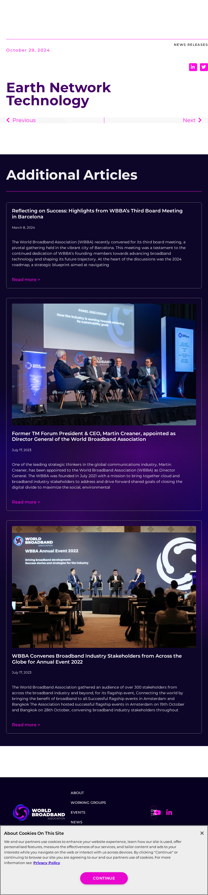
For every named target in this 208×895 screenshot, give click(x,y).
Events (78, 812)
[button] (193, 67)
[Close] (202, 833)
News (76, 822)
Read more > (26, 279)
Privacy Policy (46, 863)
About (77, 793)
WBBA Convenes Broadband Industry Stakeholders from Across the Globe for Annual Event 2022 (97, 659)
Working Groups (88, 803)
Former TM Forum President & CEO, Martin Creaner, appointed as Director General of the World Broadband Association (94, 436)
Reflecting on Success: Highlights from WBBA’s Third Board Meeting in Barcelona (97, 214)
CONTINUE (104, 878)
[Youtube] (157, 812)
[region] (104, 860)
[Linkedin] (169, 812)
